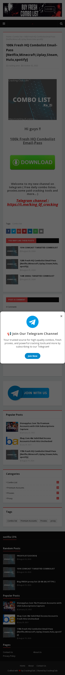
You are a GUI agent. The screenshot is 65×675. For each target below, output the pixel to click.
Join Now (32, 355)
